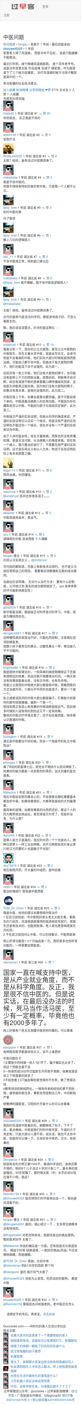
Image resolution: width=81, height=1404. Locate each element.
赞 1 (48, 235)
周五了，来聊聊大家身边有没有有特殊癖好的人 (42, 1361)
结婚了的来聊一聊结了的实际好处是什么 (38, 1346)
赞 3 (49, 177)
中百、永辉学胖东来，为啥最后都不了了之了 (41, 1386)
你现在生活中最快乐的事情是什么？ (35, 1375)
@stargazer (11, 1272)
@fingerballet (12, 1235)
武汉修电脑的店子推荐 (26, 1351)
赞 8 (54, 156)
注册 (6, 15)
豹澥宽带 (17, 1356)
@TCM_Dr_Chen (15, 1261)
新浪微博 (22, 90)
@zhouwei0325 (13, 1198)
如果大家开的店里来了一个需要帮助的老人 (39, 1335)
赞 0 (48, 134)
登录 (45, 6)
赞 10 (50, 344)
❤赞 (48, 90)
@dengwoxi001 (13, 1224)
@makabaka (12, 303)
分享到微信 (36, 90)
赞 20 (46, 113)
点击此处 (49, 1314)
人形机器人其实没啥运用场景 (30, 1381)
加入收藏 (9, 90)
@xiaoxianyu (12, 1265)
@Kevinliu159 (12, 1304)
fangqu (23, 44)
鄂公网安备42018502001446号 (53, 1399)
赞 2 (45, 256)
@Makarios (11, 1246)
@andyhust (11, 496)
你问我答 (9, 44)
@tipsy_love (11, 282)
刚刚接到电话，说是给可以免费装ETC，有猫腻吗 (44, 1340)
